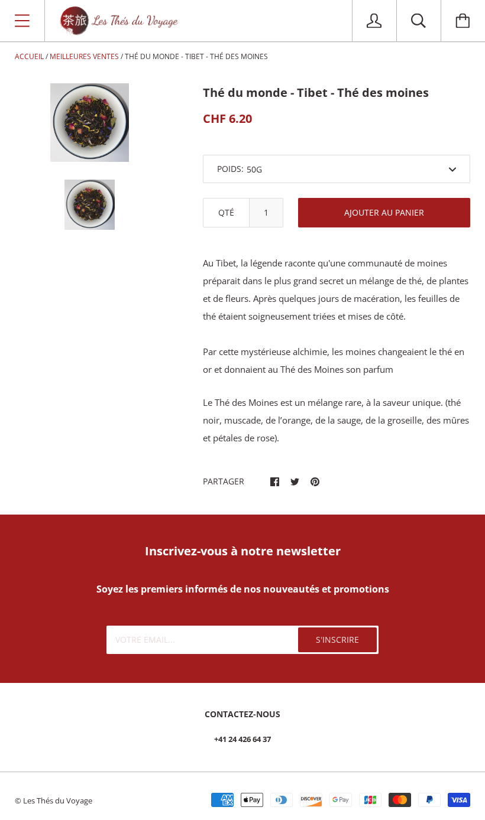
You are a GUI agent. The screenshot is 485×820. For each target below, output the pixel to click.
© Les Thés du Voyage (53, 800)
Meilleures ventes (84, 56)
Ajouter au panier (384, 212)
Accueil (29, 56)
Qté (226, 212)
